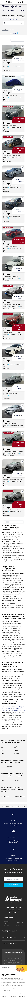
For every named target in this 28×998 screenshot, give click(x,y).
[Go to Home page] (9, 2)
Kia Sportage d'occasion (18, 710)
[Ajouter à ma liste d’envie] (22, 47)
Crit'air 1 (3, 780)
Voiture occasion (11, 806)
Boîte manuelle (5, 796)
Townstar (16, 753)
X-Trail (16, 750)
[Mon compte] (22, 2)
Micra (2, 750)
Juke (2, 747)
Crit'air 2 (16, 780)
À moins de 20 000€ (6, 767)
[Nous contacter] (25, 2)
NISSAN (19, 806)
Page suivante (23, 522)
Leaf (15, 747)
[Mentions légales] (23, 58)
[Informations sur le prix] (23, 60)
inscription (14, 884)
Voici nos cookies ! (6, 990)
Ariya (2, 753)
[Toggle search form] (18, 2)
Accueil (3, 806)
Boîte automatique (19, 796)
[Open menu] (2, 2)
